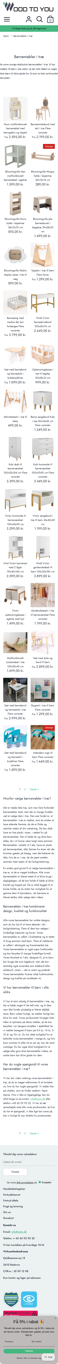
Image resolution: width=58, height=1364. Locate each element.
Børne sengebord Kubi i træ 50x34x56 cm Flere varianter (43, 421)
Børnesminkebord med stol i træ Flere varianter (43, 128)
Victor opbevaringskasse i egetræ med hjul (15, 615)
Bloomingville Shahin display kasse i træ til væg (15, 275)
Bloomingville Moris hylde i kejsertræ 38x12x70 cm (15, 223)
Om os (7, 1212)
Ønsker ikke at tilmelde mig (29, 1358)
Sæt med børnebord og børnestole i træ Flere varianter (15, 710)
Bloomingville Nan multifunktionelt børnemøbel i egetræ (15, 176)
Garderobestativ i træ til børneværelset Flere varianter (43, 615)
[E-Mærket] (29, 1300)
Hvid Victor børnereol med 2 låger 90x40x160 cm (15, 567)
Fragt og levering (13, 1206)
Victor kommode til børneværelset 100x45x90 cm (15, 520)
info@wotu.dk (37, 1099)
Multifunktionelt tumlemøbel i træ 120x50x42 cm (15, 662)
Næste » (34, 789)
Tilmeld (15, 1172)
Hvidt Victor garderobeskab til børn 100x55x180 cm (42, 567)
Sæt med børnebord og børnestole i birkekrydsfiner (15, 374)
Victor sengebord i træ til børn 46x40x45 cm (43, 520)
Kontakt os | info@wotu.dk (29, 28)
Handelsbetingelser (14, 1189)
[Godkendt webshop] (11, 1300)
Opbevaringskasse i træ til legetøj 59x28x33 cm (42, 374)
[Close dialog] (55, 1318)
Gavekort (8, 1218)
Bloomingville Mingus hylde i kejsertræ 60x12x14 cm (42, 176)
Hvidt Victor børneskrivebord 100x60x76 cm (42, 322)
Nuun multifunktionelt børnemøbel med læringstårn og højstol (15, 128)
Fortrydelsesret (11, 1195)
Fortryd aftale (10, 1200)
